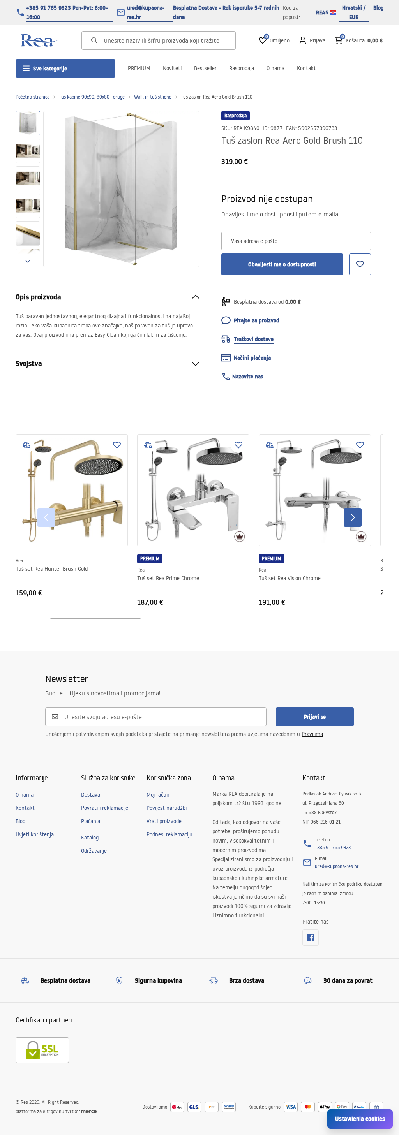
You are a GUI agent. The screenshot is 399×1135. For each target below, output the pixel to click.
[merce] (88, 1111)
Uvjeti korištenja (35, 834)
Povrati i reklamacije (104, 807)
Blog (378, 8)
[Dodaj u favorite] (117, 445)
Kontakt (306, 68)
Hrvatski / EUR (353, 12)
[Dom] (37, 40)
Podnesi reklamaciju (169, 834)
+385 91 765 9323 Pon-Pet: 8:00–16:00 (67, 12)
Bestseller (205, 68)
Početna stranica (32, 97)
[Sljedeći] (353, 517)
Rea (19, 560)
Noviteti (172, 68)
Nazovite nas (247, 376)
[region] (28, 189)
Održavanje (94, 850)
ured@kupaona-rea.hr (145, 12)
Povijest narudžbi (167, 807)
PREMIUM (139, 68)
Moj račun (158, 794)
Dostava (90, 794)
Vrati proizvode (164, 821)
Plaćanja (90, 821)
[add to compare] (26, 445)
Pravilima (312, 733)
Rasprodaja (241, 68)
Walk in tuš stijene (152, 97)
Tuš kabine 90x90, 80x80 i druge (92, 97)
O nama (275, 68)
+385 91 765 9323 (333, 847)
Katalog (90, 837)
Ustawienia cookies (360, 1119)
